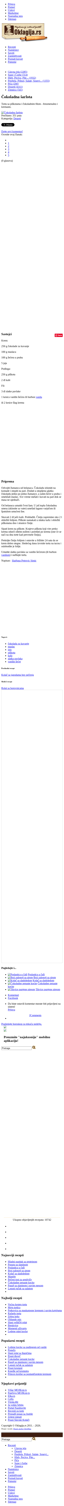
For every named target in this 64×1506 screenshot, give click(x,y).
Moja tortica (14, 1307)
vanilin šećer (14, 661)
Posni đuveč (14, 1356)
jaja (9, 649)
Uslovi (11, 10)
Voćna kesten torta (17, 1304)
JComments (35, 1015)
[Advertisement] (14, 212)
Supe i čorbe (20, 1463)
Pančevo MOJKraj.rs (19, 1393)
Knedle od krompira (18, 1371)
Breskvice (13, 1325)
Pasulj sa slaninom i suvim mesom (25, 1285)
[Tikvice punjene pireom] (21, 989)
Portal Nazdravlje (17, 1408)
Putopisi (12, 61)
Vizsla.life (13, 1402)
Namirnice (13, 49)
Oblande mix (14, 1319)
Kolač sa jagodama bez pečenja (17, 674)
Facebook (13, 998)
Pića (16, 1460)
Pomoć (11, 7)
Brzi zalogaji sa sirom (44, 977)
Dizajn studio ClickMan (22, 1429)
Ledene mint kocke (18, 1331)
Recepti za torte (16, 1411)
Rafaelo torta (14, 1313)
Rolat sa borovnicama (12, 688)
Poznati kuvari (15, 58)
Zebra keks (13, 1316)
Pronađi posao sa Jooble (20, 1413)
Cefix (11, 1399)
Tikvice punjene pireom (48, 989)
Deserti (17, 118)
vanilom (5, 555)
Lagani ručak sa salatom (20, 1288)
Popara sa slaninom (18, 1264)
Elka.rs (11, 1396)
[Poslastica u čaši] (17, 974)
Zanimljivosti (14, 55)
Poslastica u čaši (36, 974)
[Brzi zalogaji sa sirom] (20, 977)
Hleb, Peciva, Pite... (24, 1457)
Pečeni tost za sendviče (20, 1279)
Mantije (12, 1276)
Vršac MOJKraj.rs (17, 1390)
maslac (11, 646)
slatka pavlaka (15, 658)
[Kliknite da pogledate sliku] (12, 112)
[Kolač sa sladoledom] (20, 980)
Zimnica (18, 1466)
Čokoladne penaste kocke (21, 1282)
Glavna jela (20, 1448)
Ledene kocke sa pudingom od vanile (27, 1347)
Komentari (13, 995)
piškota (11, 652)
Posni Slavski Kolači (18, 1419)
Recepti (12, 47)
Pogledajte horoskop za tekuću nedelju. (21, 1024)
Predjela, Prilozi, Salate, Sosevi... (31, 1454)
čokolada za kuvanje (18, 643)
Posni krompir (15, 1368)
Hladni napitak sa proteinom (22, 1261)
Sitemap (12, 19)
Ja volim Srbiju (15, 1405)
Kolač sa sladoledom (43, 980)
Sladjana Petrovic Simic (24, 560)
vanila (39, 397)
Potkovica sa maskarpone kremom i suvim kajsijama (35, 1310)
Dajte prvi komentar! (12, 131)
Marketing (13, 13)
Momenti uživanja (17, 1328)
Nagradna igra (15, 16)
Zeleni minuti (15, 1416)
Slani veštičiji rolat (17, 1322)
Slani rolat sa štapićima (20, 1353)
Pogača (11, 1350)
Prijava (11, 4)
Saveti (11, 52)
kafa (10, 655)
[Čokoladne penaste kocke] (22, 983)
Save (60, 335)
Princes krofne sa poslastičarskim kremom (29, 1374)
